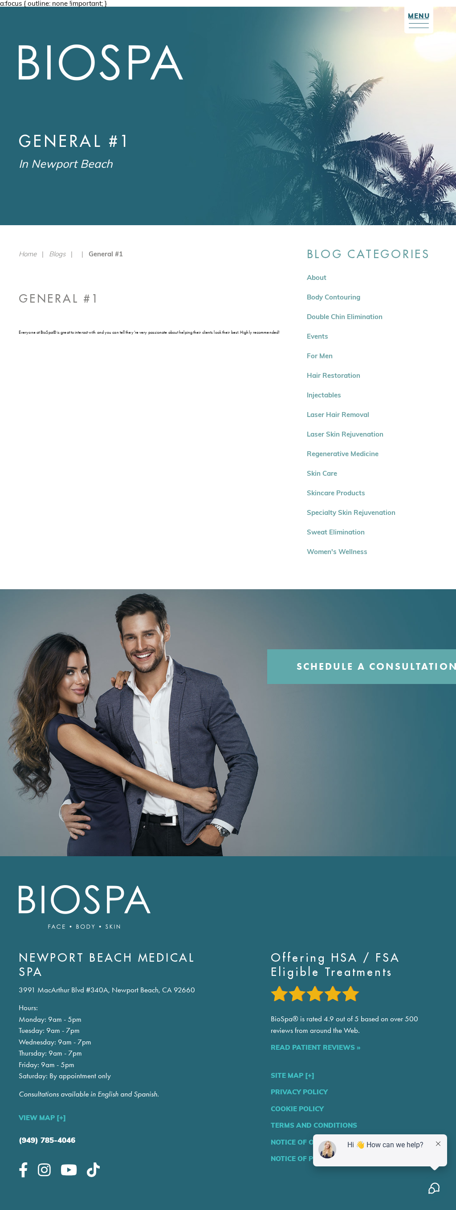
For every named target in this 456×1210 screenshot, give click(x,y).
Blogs (57, 254)
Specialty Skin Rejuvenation (351, 512)
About (316, 277)
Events (317, 336)
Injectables (324, 395)
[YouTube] (69, 1170)
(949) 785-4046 (47, 1140)
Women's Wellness (337, 551)
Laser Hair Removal (338, 414)
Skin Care (322, 473)
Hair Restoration (333, 375)
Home (28, 254)
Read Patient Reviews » (315, 1047)
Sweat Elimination (336, 532)
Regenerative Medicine (343, 453)
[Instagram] (44, 1170)
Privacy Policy (299, 1092)
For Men (320, 356)
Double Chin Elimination (345, 316)
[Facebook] (23, 1170)
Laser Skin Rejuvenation (345, 434)
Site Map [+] (292, 1075)
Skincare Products (336, 493)
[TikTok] (93, 1170)
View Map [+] (42, 1117)
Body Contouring (333, 297)
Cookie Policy (297, 1109)
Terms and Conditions (314, 1125)
